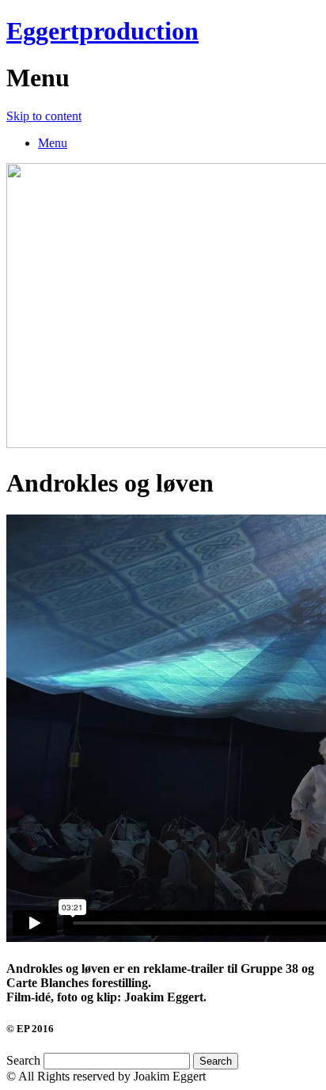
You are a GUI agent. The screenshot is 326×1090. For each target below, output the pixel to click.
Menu (52, 143)
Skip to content (44, 116)
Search (23, 1060)
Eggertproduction (102, 31)
